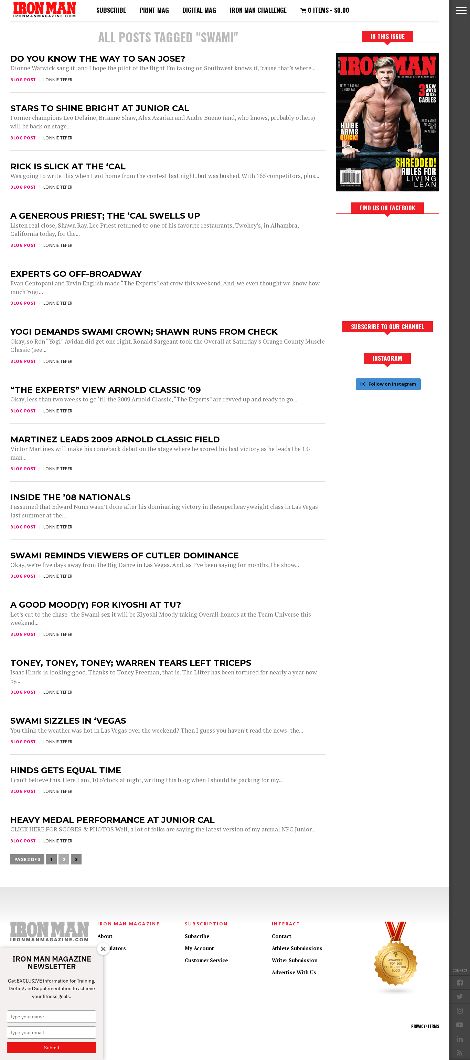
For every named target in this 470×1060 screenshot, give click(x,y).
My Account (199, 948)
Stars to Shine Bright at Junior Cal (99, 108)
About (105, 936)
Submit (52, 1048)
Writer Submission (295, 960)
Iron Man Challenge (258, 10)
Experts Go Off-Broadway (76, 274)
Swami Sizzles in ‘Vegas (68, 721)
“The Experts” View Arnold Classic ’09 (105, 390)
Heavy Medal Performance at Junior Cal (112, 820)
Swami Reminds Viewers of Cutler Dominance (124, 555)
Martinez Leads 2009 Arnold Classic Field (115, 439)
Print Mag (154, 10)
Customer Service (206, 960)
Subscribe (111, 10)
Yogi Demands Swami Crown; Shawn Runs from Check (144, 332)
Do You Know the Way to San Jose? (97, 59)
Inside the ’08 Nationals (70, 497)
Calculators (111, 948)
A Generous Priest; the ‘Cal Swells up (105, 216)
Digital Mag (199, 10)
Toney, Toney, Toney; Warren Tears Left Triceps (130, 663)
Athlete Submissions (297, 948)
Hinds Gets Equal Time (65, 770)
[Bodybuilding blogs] (396, 994)
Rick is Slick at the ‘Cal (68, 166)
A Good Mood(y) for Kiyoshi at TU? (95, 605)
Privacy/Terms (425, 1026)
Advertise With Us (294, 972)
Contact (281, 936)
